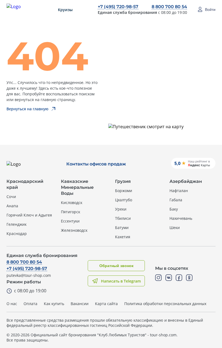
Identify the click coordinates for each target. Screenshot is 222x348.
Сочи (11, 196)
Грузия (123, 181)
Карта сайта (106, 303)
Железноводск (74, 230)
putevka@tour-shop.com (28, 275)
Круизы (65, 9)
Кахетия (122, 236)
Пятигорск (70, 211)
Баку (173, 209)
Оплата (30, 303)
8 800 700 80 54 (169, 6)
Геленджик (16, 224)
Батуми (122, 227)
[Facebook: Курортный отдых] (179, 277)
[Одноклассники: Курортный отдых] (189, 277)
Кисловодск (71, 202)
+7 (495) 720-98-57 (118, 6)
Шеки (174, 227)
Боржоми (123, 190)
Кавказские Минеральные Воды (77, 187)
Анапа (12, 205)
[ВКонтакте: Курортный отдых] (168, 277)
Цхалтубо (123, 199)
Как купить (54, 303)
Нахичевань (180, 218)
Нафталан (178, 190)
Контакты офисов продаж (96, 164)
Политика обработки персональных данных (165, 303)
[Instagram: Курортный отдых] (158, 277)
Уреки (120, 209)
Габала (175, 199)
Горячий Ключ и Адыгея (29, 215)
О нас (11, 303)
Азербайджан (185, 181)
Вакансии (80, 303)
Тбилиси (123, 218)
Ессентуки (70, 221)
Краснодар (16, 233)
